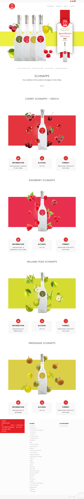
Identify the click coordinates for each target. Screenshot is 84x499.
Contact (32, 434)
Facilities (32, 440)
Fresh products (34, 444)
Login (31, 460)
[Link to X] (69, 497)
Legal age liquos (35, 454)
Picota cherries (34, 473)
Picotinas (32, 475)
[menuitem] (50, 6)
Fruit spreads (34, 446)
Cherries (32, 426)
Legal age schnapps (36, 456)
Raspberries (33, 487)
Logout (32, 463)
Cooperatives (34, 438)
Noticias (32, 467)
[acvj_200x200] (12, 6)
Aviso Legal (12, 426)
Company (33, 432)
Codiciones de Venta (19, 426)
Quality (32, 481)
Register (32, 489)
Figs (31, 442)
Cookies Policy (34, 436)
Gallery (32, 448)
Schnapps (33, 491)
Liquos (31, 458)
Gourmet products (35, 450)
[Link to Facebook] (72, 497)
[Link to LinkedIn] (74, 497)
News (31, 465)
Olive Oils (32, 469)
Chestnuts (33, 428)
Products (32, 479)
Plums (31, 477)
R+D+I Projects (34, 485)
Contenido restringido (36, 430)
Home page (33, 452)
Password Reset (35, 471)
